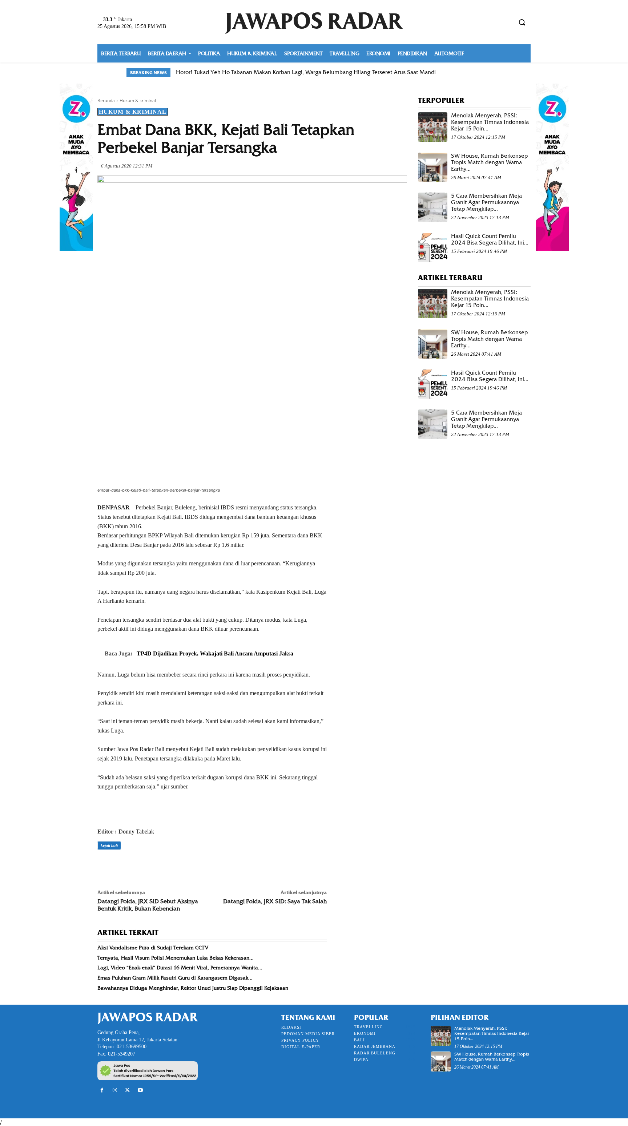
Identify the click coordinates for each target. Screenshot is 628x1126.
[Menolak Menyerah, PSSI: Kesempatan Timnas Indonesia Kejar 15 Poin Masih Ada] (432, 127)
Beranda (106, 100)
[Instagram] (114, 1090)
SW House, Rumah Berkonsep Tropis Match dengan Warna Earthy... (489, 162)
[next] (497, 72)
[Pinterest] (138, 866)
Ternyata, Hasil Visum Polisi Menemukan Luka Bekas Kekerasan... (175, 958)
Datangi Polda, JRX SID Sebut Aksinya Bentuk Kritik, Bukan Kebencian (147, 905)
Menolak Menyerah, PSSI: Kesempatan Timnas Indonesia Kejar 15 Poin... (490, 122)
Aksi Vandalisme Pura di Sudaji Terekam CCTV (152, 947)
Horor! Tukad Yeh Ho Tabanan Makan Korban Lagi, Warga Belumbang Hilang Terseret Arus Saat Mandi (306, 72)
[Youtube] (140, 1090)
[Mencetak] (188, 866)
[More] (205, 866)
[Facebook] (104, 866)
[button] (522, 22)
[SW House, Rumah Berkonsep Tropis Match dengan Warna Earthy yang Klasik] (432, 167)
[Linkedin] (171, 866)
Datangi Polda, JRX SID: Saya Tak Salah (275, 901)
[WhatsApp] (155, 866)
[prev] (485, 72)
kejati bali (109, 845)
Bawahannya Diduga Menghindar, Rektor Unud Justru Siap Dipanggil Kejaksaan (192, 988)
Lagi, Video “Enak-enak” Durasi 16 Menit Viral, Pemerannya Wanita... (179, 967)
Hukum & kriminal (138, 100)
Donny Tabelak (136, 831)
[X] (121, 866)
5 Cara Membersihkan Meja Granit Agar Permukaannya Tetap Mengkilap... (486, 202)
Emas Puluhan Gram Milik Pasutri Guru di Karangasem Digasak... (175, 977)
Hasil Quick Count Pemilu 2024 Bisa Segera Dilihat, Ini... (489, 239)
